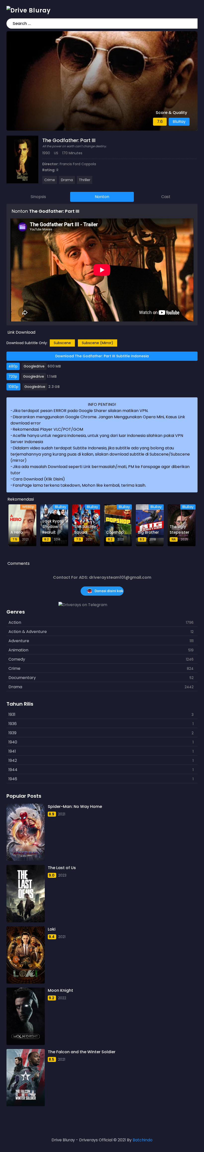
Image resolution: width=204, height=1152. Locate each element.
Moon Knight (60, 990)
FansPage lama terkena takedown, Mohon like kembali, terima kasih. (79, 485)
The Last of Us (62, 868)
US (56, 153)
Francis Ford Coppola (78, 163)
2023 (62, 875)
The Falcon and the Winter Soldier (81, 1052)
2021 (61, 814)
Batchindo (143, 1140)
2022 (62, 997)
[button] (193, 23)
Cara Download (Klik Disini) (39, 479)
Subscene (62, 342)
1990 (46, 153)
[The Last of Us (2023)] (25, 893)
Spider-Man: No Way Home (75, 806)
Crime (49, 179)
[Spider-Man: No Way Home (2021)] (25, 832)
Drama (67, 179)
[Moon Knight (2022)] (25, 1016)
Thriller (84, 179)
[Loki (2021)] (25, 955)
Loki (51, 929)
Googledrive (34, 366)
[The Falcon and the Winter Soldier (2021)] (25, 1077)
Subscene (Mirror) (97, 342)
